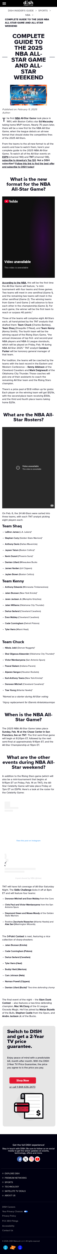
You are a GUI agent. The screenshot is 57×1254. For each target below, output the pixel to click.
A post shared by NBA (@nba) (28, 878)
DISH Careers (8, 1207)
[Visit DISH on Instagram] (31, 1159)
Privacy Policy (9, 1216)
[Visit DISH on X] (25, 1159)
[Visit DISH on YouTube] (37, 1159)
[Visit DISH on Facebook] (19, 1159)
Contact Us (7, 1230)
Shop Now (22, 1080)
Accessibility (8, 1226)
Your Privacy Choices (12, 1211)
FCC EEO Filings (10, 1221)
